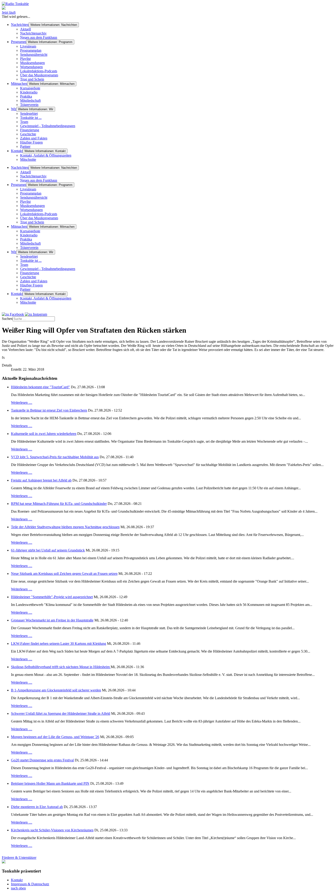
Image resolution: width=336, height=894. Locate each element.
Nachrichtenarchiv (33, 33)
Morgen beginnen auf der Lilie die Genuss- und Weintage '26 (55, 737)
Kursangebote (30, 88)
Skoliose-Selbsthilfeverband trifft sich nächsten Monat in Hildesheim (61, 667)
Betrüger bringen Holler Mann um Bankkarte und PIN (50, 783)
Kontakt (17, 151)
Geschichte (28, 134)
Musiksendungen (32, 63)
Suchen (7, 319)
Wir (13, 109)
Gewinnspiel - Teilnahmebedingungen (47, 126)
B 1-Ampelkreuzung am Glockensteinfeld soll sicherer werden (56, 690)
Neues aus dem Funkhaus (38, 37)
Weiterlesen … (21, 402)
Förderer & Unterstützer (19, 857)
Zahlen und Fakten (33, 138)
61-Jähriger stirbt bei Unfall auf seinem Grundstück (48, 550)
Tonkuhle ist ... (31, 118)
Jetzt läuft (9, 12)
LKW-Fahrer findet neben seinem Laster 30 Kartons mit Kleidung (58, 643)
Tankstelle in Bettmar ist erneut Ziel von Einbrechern (49, 410)
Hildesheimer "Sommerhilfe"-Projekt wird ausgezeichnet (52, 597)
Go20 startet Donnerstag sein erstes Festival (42, 760)
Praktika (26, 96)
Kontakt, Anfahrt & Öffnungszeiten (45, 155)
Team (24, 122)
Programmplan (30, 50)
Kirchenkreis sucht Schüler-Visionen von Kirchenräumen (52, 830)
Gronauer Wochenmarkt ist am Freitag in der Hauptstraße (52, 620)
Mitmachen (19, 84)
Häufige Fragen (31, 142)
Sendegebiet (29, 113)
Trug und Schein (32, 79)
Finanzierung (29, 130)
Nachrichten (20, 25)
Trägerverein (29, 105)
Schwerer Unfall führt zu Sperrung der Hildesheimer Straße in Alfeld (60, 713)
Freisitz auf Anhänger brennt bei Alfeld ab (41, 480)
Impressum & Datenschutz (30, 884)
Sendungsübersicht (33, 54)
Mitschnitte (28, 159)
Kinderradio (28, 92)
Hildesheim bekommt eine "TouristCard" (40, 387)
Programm (18, 42)
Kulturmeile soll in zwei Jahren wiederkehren (43, 434)
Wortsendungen (31, 67)
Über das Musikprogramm (39, 75)
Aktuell (25, 29)
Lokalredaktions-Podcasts (38, 71)
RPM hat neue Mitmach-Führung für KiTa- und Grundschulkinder (59, 504)
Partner (25, 146)
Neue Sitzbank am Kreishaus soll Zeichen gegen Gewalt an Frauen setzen (64, 573)
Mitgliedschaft (30, 100)
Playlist (25, 59)
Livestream (28, 46)
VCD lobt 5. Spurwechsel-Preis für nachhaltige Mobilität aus (55, 457)
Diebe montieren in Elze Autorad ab (37, 807)
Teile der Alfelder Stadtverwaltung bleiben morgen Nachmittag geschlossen (65, 527)
